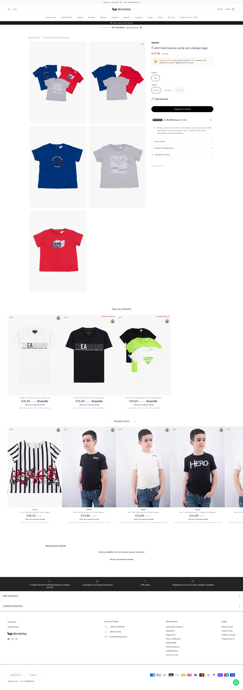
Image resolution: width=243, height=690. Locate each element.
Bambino (103, 17)
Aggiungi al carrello (182, 109)
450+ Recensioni (132, 27)
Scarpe (150, 17)
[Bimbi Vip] (121, 9)
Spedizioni (170, 631)
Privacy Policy (227, 627)
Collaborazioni (172, 650)
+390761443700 (117, 627)
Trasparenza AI (227, 639)
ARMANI (155, 42)
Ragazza (115, 17)
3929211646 (115, 631)
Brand (160, 17)
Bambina (91, 17)
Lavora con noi (172, 655)
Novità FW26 (66, 17)
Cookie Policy (227, 631)
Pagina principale (33, 38)
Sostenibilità (171, 642)
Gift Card (171, 17)
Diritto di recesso (228, 635)
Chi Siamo (12, 622)
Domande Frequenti (174, 627)
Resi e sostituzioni (173, 639)
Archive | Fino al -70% (188, 17)
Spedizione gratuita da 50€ (123, 23)
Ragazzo (126, 17)
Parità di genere (172, 647)
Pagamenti (170, 635)
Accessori (138, 17)
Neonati (80, 17)
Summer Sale (51, 17)
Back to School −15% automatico (121, 2)
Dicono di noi (13, 627)
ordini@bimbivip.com (118, 636)
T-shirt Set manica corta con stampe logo (56, 38)
